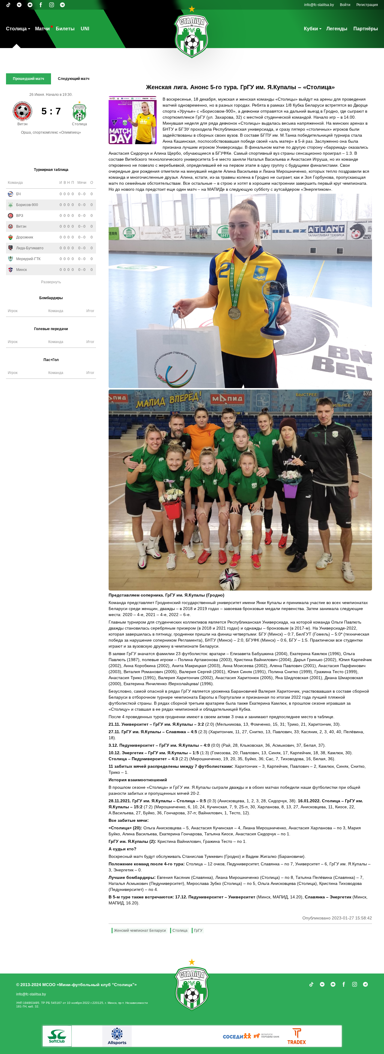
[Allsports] (177, 1036)
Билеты (65, 28)
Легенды (336, 28)
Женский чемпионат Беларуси (140, 930)
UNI (85, 28)
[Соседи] (267, 1036)
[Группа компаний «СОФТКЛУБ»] (297, 1036)
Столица (16, 28)
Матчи (42, 28)
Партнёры (365, 28)
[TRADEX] (57, 1036)
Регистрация (367, 5)
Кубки (311, 28)
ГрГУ (198, 930)
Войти (345, 5)
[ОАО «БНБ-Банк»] (117, 1036)
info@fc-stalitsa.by (319, 5)
